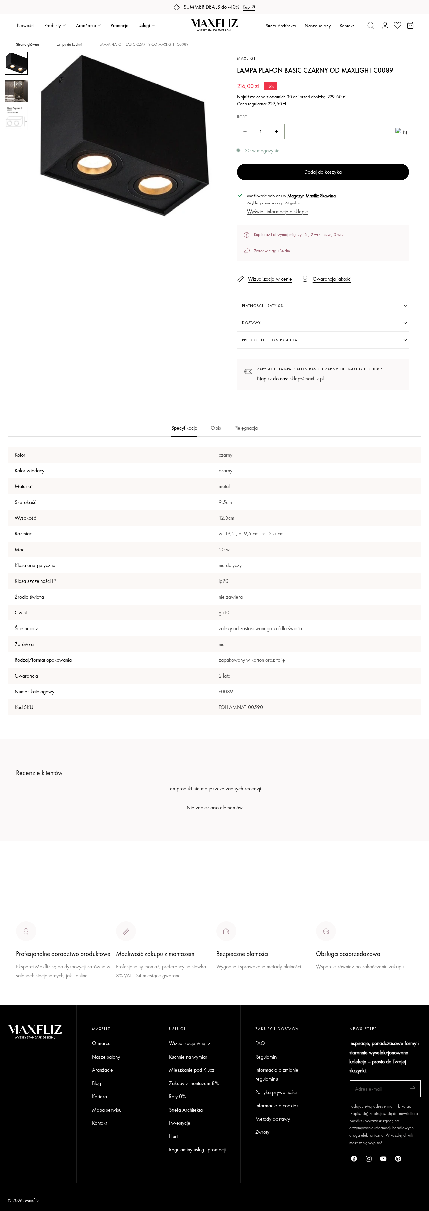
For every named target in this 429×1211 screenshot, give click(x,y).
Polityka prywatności (276, 1092)
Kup (246, 7)
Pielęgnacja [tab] (246, 427)
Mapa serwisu (106, 1109)
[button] (371, 25)
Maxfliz (32, 1200)
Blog (96, 1083)
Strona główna (27, 44)
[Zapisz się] (412, 1088)
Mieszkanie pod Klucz (191, 1069)
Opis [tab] (216, 427)
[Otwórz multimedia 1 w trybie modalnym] (204, 64)
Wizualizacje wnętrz (189, 1043)
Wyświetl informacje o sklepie (277, 211)
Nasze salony (318, 25)
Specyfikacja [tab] (184, 427)
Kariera (99, 1096)
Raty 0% (177, 1096)
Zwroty (262, 1131)
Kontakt (347, 25)
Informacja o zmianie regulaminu (276, 1074)
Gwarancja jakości (332, 278)
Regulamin (266, 1056)
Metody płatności (333, 991)
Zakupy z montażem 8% (194, 1083)
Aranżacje (102, 1069)
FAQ (260, 1043)
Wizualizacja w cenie (270, 278)
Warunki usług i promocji (141, 991)
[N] (402, 131)
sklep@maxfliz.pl (307, 378)
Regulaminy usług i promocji (197, 1149)
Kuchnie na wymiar (188, 1056)
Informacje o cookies (276, 1105)
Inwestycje (179, 1122)
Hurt (173, 1136)
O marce (25, 1000)
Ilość (242, 117)
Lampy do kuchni (69, 44)
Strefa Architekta (281, 25)
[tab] (16, 63)
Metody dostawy (272, 1118)
